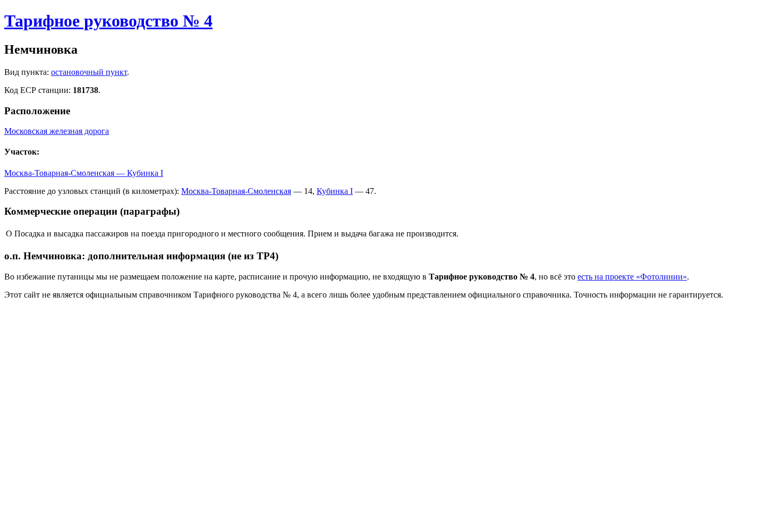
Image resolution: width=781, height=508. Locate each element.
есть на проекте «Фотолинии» (632, 276)
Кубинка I (335, 191)
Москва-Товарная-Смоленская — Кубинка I (83, 172)
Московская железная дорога (56, 131)
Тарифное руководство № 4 (108, 20)
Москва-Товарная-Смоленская (236, 191)
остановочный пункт (89, 72)
